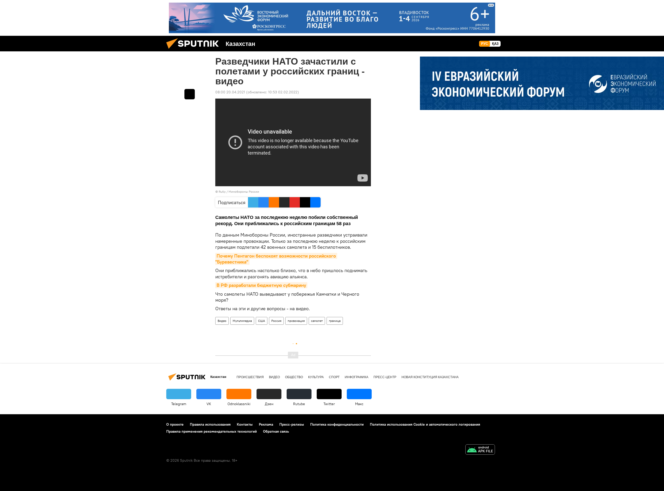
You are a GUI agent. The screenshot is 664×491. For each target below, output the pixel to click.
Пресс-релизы (291, 424)
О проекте (175, 424)
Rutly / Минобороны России (239, 191)
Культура (316, 377)
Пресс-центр (385, 377)
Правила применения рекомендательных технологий (211, 431)
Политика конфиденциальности (337, 424)
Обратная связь (276, 431)
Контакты (245, 424)
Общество (294, 377)
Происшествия (250, 377)
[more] (189, 94)
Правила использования (210, 424)
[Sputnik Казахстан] (194, 50)
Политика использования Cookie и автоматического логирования (425, 424)
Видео (222, 321)
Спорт (334, 377)
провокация (296, 321)
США (261, 321)
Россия (276, 321)
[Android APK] (480, 450)
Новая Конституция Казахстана (430, 377)
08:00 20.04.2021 (230, 92)
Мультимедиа (242, 321)
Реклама (266, 424)
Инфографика (356, 377)
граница (335, 321)
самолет (317, 321)
